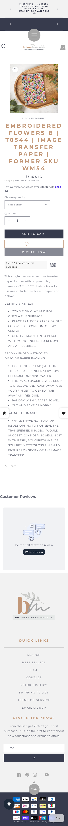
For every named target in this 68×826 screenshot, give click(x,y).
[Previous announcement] (10, 9)
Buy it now (34, 252)
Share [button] (13, 466)
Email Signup (34, 707)
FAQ (34, 670)
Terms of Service (34, 700)
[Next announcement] (58, 9)
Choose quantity (15, 197)
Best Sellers (34, 662)
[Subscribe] (34, 758)
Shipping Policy (34, 692)
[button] (4, 46)
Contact (34, 677)
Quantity (10, 213)
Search (34, 654)
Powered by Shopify (45, 822)
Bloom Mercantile (28, 822)
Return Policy (34, 685)
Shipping (9, 181)
